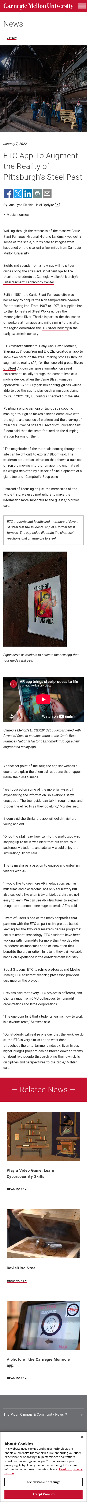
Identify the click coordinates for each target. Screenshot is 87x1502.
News (13, 24)
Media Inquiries (18, 215)
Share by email (47, 193)
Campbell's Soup (38, 477)
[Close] (82, 1437)
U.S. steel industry (55, 328)
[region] (43, 1466)
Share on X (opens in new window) (18, 193)
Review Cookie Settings (43, 1482)
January (11, 37)
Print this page (37, 193)
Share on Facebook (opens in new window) (8, 193)
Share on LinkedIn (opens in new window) (27, 193)
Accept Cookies (44, 1494)
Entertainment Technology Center (28, 282)
